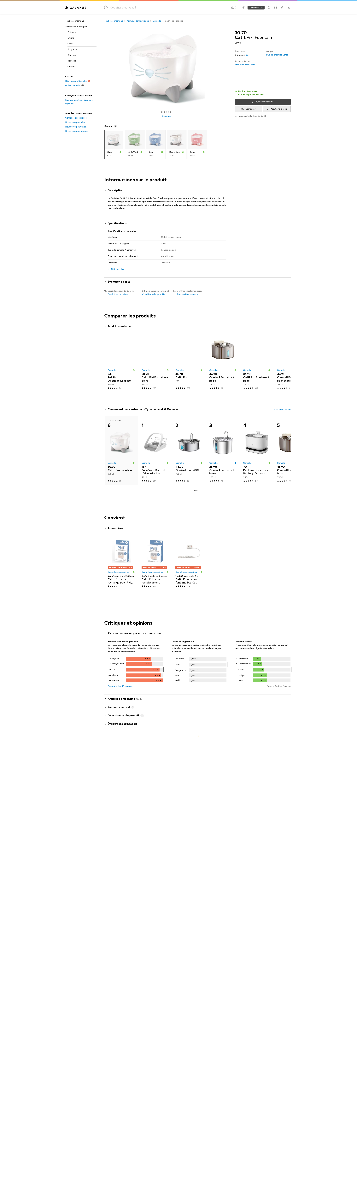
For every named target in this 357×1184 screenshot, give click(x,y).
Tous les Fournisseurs (187, 294)
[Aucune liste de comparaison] (275, 7)
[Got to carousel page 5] (171, 112)
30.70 (241, 32)
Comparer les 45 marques (120, 686)
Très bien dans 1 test (245, 63)
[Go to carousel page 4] (200, 397)
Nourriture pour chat (75, 122)
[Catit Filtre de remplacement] (155, 563)
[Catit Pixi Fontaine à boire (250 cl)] (155, 363)
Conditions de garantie (153, 294)
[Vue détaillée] (135, 670)
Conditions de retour (118, 294)
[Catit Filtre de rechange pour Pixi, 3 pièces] (121, 563)
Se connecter (256, 7)
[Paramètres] (243, 7)
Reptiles (71, 60)
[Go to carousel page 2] (196, 397)
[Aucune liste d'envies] (282, 7)
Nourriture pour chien (75, 126)
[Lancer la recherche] (107, 7)
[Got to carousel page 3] (166, 112)
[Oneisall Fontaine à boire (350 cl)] (223, 363)
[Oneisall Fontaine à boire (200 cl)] (223, 450)
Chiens (70, 38)
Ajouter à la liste (279, 109)
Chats (70, 43)
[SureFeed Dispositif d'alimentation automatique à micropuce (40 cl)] (155, 450)
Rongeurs (72, 49)
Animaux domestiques (76, 26)
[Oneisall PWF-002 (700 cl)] (189, 450)
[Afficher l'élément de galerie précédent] (104, 68)
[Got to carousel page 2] (164, 112)
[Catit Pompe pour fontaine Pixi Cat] (189, 563)
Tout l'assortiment (74, 21)
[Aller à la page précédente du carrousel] (109, 362)
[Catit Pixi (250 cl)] (189, 363)
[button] (263, 93)
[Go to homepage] (75, 7)
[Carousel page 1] (162, 112)
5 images (166, 116)
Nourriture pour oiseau (76, 131)
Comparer (250, 109)
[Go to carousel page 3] (198, 397)
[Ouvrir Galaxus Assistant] (269, 7)
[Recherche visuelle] (232, 7)
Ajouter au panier (264, 101)
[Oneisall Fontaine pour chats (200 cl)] (291, 363)
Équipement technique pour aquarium (79, 102)
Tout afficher (280, 326)
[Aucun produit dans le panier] (289, 7)
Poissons (71, 32)
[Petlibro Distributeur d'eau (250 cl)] (121, 363)
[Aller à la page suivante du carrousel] (285, 362)
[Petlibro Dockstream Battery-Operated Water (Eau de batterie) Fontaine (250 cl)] (257, 450)
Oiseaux (71, 66)
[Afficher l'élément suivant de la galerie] (230, 68)
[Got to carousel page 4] (168, 112)
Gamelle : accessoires (76, 117)
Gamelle (157, 21)
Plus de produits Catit (277, 53)
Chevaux (71, 55)
